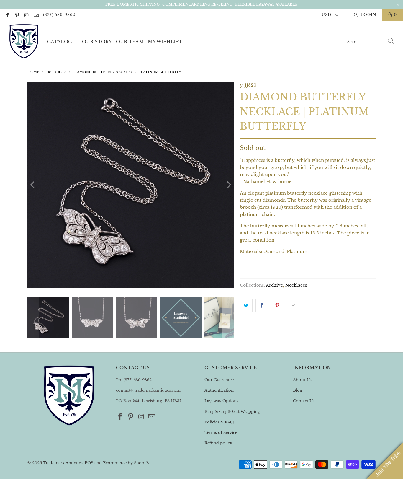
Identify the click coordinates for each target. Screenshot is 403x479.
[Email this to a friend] (293, 305)
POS (89, 462)
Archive (274, 285)
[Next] (228, 185)
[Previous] (33, 185)
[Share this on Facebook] (261, 305)
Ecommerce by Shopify (126, 462)
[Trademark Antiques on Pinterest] (16, 14)
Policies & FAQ (219, 422)
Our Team (130, 41)
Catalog (59, 41)
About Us (302, 379)
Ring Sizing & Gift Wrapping (232, 411)
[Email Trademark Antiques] (35, 14)
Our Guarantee (219, 379)
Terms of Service (220, 432)
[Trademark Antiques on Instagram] (26, 14)
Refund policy (218, 443)
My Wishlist (165, 41)
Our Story (97, 41)
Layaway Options (221, 400)
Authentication (219, 390)
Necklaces (296, 285)
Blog (297, 390)
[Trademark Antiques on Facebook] (7, 14)
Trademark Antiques (63, 462)
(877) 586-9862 (59, 14)
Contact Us (303, 400)
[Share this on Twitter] (246, 305)
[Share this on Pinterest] (277, 305)
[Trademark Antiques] (23, 42)
